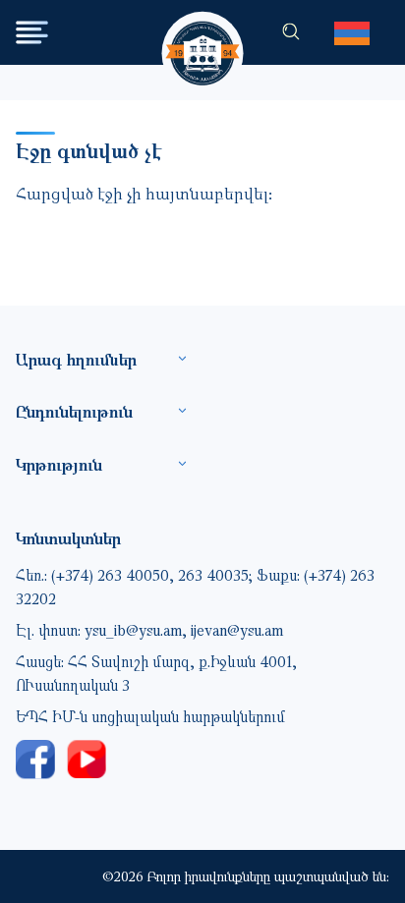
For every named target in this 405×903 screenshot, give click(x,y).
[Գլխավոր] (203, 35)
